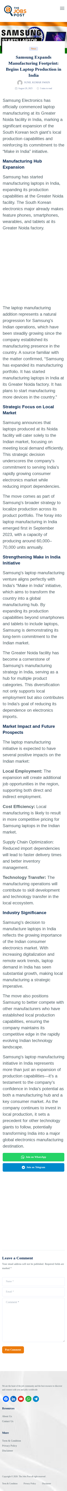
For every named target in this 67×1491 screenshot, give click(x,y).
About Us (7, 1416)
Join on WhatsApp (36, 1157)
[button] (62, 8)
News (33, 48)
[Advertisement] (33, 268)
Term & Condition (11, 1440)
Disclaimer (7, 1450)
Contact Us (7, 1421)
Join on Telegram (35, 1167)
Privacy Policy (9, 1445)
